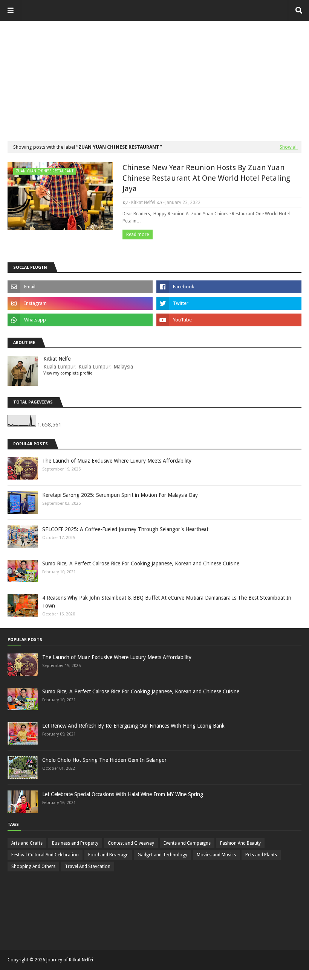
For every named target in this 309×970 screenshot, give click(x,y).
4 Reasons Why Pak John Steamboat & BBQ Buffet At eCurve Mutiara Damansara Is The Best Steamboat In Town (166, 602)
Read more (137, 234)
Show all (289, 147)
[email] (80, 286)
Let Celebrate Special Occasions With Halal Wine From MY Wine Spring (122, 794)
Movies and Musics (216, 854)
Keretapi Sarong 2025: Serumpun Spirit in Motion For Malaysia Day (120, 495)
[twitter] (228, 303)
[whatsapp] (80, 320)
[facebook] (228, 286)
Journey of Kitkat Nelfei (69, 959)
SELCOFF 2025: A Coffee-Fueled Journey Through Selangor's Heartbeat (125, 529)
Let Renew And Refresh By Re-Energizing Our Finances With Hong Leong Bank (133, 726)
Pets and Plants (261, 854)
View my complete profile (67, 373)
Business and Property (75, 843)
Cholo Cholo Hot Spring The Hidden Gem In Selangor (104, 760)
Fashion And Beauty (240, 843)
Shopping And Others (33, 866)
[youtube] (228, 320)
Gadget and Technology (162, 854)
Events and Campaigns (187, 843)
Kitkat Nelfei (143, 202)
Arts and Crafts (27, 843)
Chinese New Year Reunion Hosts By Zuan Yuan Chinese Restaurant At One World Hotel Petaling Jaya (206, 178)
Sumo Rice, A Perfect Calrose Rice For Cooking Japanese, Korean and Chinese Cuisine (140, 563)
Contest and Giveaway (131, 843)
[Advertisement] (154, 73)
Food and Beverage (108, 854)
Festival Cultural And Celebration (45, 854)
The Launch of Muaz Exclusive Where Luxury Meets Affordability (116, 461)
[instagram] (80, 303)
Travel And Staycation (87, 866)
